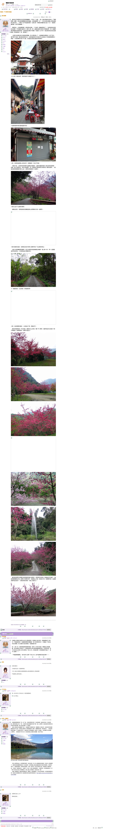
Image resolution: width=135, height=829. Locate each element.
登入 (94, 827)
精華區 (16, 9)
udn (1, 7)
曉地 (5, 28)
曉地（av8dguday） (12, 690)
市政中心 (49, 9)
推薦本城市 (12, 5)
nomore (9, 4)
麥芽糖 (4, 44)
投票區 (21, 9)
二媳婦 (4, 46)
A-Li (3, 49)
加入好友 (6, 30)
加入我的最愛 (17, 5)
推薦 (50, 17)
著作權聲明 (21, 826)
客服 (30, 826)
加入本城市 (8, 5)
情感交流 (7, 7)
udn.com (52, 825)
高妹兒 (4, 39)
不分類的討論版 (8, 11)
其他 (10, 7)
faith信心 (4, 41)
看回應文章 (30, 13)
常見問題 (12, 826)
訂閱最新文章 (23, 5)
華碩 (3, 48)
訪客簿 (42, 9)
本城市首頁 (5, 9)
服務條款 (16, 826)
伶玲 (3, 42)
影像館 (26, 9)
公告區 (37, 9)
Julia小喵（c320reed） (13, 638)
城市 (4, 7)
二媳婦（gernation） (13, 719)
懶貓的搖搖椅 (10, 3)
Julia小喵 (16, 4)
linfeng (4, 37)
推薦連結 (32, 9)
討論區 (11, 9)
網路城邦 (51, 1)
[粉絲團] (32, 827)
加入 (96, 827)
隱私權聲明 (26, 826)
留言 (3, 30)
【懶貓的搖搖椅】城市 (15, 7)
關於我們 (8, 826)
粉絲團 (35, 827)
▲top (52, 823)
